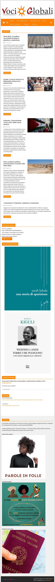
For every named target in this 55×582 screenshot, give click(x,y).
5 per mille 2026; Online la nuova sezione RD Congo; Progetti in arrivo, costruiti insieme (22, 399)
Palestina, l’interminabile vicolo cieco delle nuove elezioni (12, 122)
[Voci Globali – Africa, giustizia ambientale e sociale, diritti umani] (27, 5)
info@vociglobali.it (6, 382)
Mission (12, 20)
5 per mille (26, 24)
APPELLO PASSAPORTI (15, 24)
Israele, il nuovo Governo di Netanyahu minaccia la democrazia (13, 81)
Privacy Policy (5, 403)
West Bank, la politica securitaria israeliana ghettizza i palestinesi (11, 38)
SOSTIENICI (34, 24)
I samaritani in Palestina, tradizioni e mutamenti (21, 203)
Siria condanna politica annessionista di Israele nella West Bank (14, 164)
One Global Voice (35, 20)
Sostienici (7, 238)
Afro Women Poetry (22, 20)
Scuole (44, 20)
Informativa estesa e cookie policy (10, 405)
